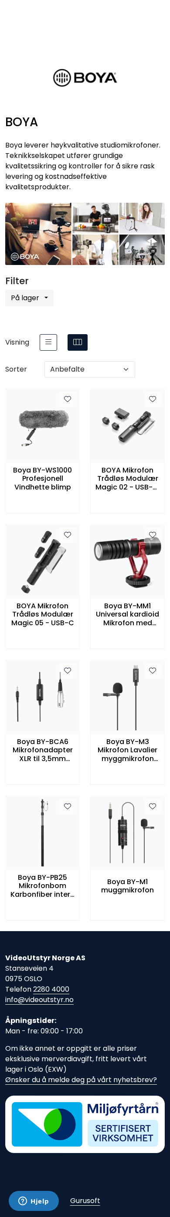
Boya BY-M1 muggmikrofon (127, 886)
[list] (48, 342)
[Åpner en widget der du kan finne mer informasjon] (34, 1202)
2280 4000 (51, 989)
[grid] (78, 342)
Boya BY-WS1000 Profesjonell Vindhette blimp (42, 478)
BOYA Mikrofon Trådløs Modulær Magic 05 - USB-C (42, 614)
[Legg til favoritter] (67, 399)
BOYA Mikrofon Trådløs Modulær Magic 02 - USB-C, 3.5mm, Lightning (127, 478)
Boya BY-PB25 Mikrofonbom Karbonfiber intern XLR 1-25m (42, 886)
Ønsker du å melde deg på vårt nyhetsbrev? (81, 1080)
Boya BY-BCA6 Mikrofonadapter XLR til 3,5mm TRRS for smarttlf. (42, 750)
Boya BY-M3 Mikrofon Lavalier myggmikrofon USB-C (127, 750)
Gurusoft (85, 1201)
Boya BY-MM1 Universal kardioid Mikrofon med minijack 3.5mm (127, 614)
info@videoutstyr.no (39, 1000)
